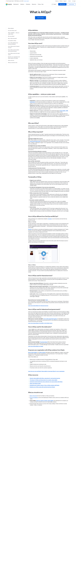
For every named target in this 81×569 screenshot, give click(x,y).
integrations (32, 101)
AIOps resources (11, 60)
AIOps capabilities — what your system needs (13, 33)
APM (67, 110)
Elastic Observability (32, 352)
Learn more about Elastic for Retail (35, 346)
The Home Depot (44, 342)
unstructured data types (35, 141)
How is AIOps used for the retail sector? (14, 54)
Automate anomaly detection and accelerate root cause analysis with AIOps (46, 381)
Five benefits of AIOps (12, 40)
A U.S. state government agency (50, 318)
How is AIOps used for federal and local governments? (13, 50)
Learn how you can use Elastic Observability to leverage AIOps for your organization (46, 371)
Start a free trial (33, 395)
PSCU (47, 300)
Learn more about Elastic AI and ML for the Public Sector (40, 323)
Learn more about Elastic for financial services (38, 305)
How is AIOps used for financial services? (13, 47)
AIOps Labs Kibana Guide (35, 383)
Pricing (39, 4)
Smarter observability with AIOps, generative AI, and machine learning (45, 378)
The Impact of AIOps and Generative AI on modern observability (43, 380)
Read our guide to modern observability (44, 400)
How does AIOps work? (12, 30)
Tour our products (34, 397)
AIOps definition (11, 28)
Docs (42, 4)
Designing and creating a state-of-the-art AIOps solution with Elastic (44, 385)
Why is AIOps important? (12, 38)
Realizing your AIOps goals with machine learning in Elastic (42, 387)
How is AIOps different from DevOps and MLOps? (13, 43)
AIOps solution (42, 352)
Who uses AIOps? (11, 36)
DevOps (50, 218)
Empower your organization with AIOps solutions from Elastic (14, 57)
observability (62, 110)
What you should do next (12, 62)
